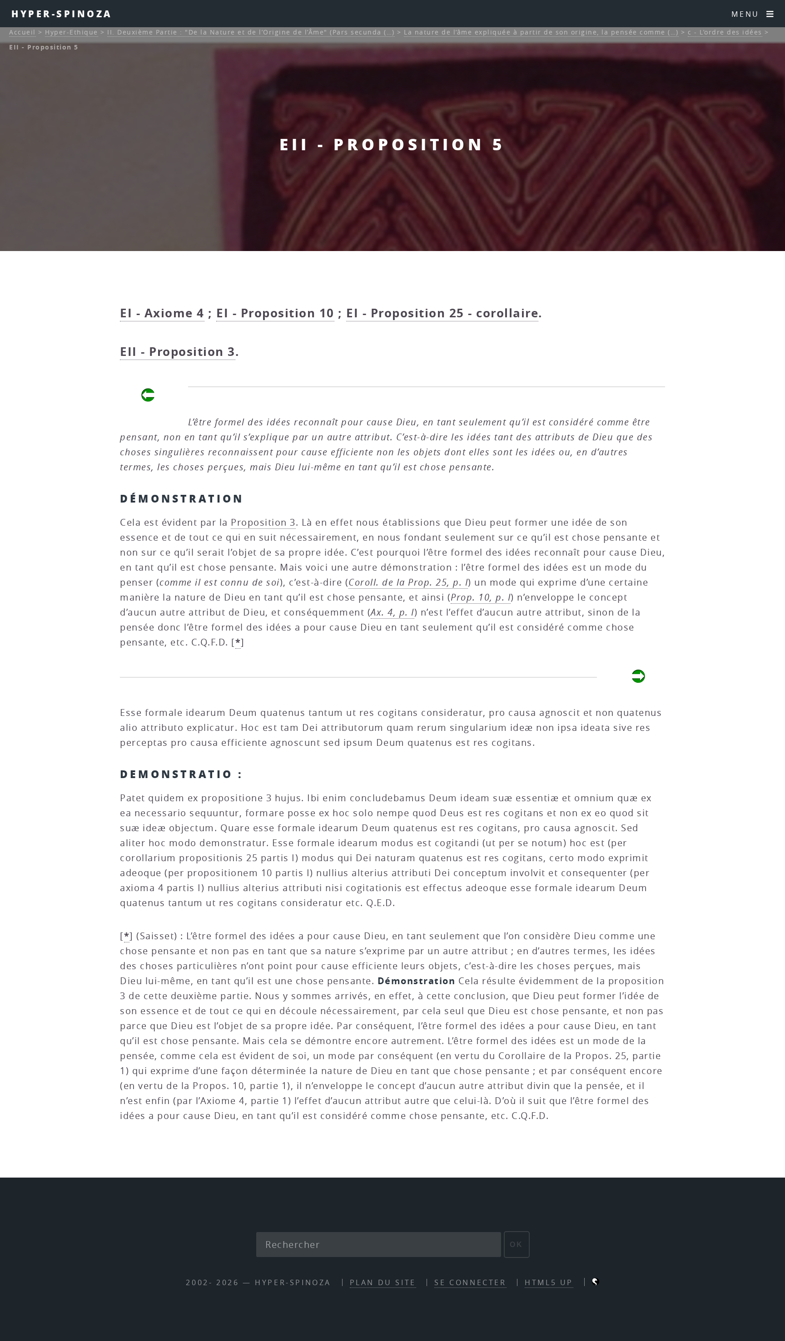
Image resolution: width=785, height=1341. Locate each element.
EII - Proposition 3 (177, 351)
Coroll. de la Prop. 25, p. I (408, 582)
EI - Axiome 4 (162, 313)
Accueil (22, 32)
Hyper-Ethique (71, 32)
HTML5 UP (549, 1282)
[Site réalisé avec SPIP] (595, 1282)
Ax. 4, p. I (392, 612)
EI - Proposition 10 (275, 313)
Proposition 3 (263, 522)
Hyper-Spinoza (62, 13)
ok (517, 1244)
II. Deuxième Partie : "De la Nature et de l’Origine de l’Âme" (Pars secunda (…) (251, 32)
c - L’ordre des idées (725, 32)
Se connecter (470, 1282)
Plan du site (383, 1282)
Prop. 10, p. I (481, 597)
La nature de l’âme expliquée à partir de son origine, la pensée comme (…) (541, 32)
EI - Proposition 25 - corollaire (442, 313)
